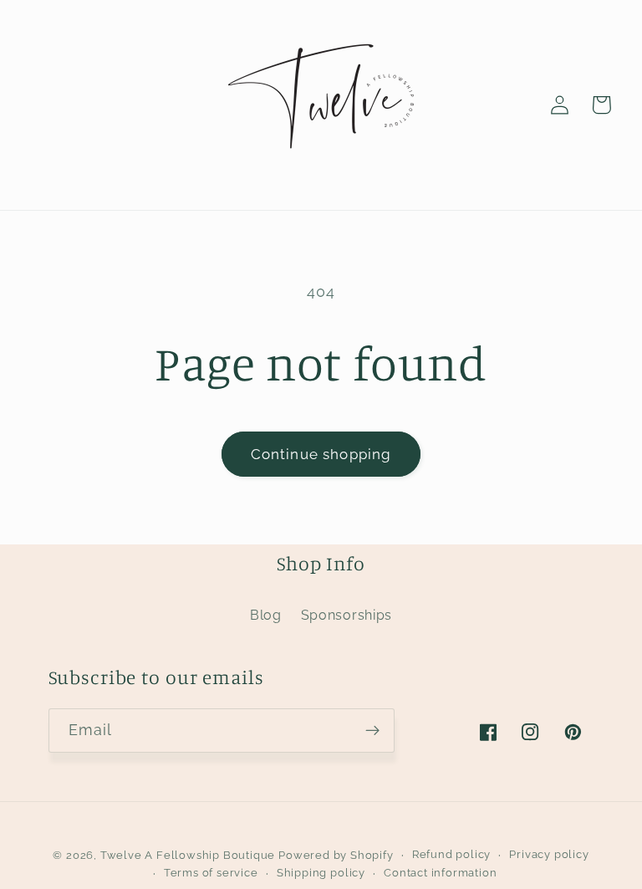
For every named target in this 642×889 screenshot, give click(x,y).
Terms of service (211, 872)
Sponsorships (346, 615)
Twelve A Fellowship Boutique (189, 855)
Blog (266, 615)
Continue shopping (321, 454)
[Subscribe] (372, 731)
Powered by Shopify (336, 855)
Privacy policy (548, 854)
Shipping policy (321, 872)
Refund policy (451, 854)
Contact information (440, 872)
